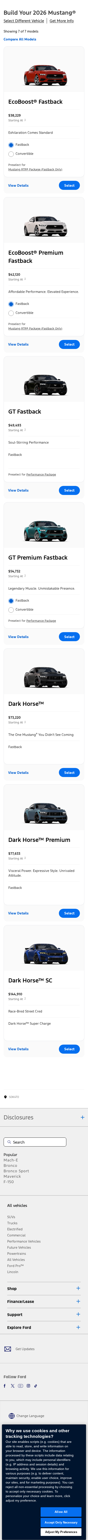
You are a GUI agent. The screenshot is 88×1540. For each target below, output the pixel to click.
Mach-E (11, 1160)
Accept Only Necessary (61, 1522)
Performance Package (41, 474)
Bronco (10, 1165)
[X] (12, 1386)
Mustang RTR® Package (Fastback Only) (35, 169)
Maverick (12, 1176)
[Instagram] (28, 1386)
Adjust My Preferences (61, 1532)
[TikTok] (35, 1386)
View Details (18, 185)
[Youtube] (20, 1386)
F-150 (9, 1181)
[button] (44, 1288)
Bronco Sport (16, 1170)
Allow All (61, 1512)
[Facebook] (5, 1386)
